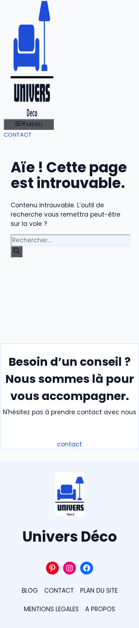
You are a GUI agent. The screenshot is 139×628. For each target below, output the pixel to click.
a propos (100, 609)
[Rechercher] (16, 251)
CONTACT (18, 135)
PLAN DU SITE (99, 590)
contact (69, 444)
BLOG (30, 590)
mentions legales (51, 609)
